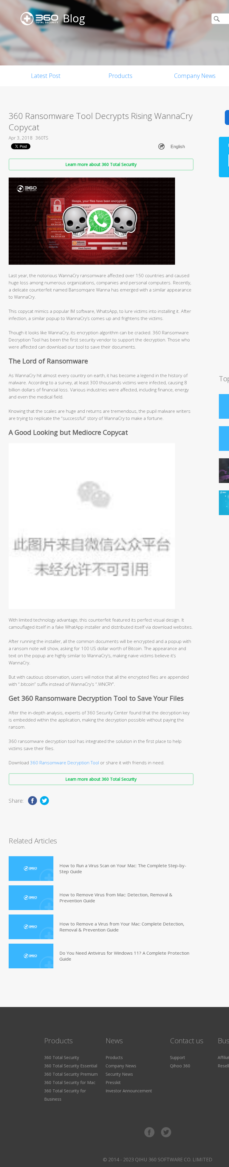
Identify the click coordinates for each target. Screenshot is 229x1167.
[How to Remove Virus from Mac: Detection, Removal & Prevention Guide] (31, 897)
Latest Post (46, 76)
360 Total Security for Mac (69, 1082)
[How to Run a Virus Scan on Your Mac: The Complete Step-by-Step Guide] (31, 868)
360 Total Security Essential (70, 1066)
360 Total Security (61, 1057)
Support (177, 1057)
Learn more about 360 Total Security (101, 164)
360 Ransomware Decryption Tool (64, 763)
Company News (121, 1066)
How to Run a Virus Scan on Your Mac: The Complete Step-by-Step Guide (122, 868)
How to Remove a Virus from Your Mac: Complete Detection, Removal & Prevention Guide (121, 927)
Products (120, 76)
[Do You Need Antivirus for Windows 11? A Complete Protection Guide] (31, 956)
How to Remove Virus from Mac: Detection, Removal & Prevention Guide (115, 898)
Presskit (113, 1082)
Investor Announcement (129, 1091)
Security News (119, 1074)
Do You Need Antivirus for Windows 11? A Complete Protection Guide (124, 956)
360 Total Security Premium (71, 1074)
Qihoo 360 (180, 1066)
